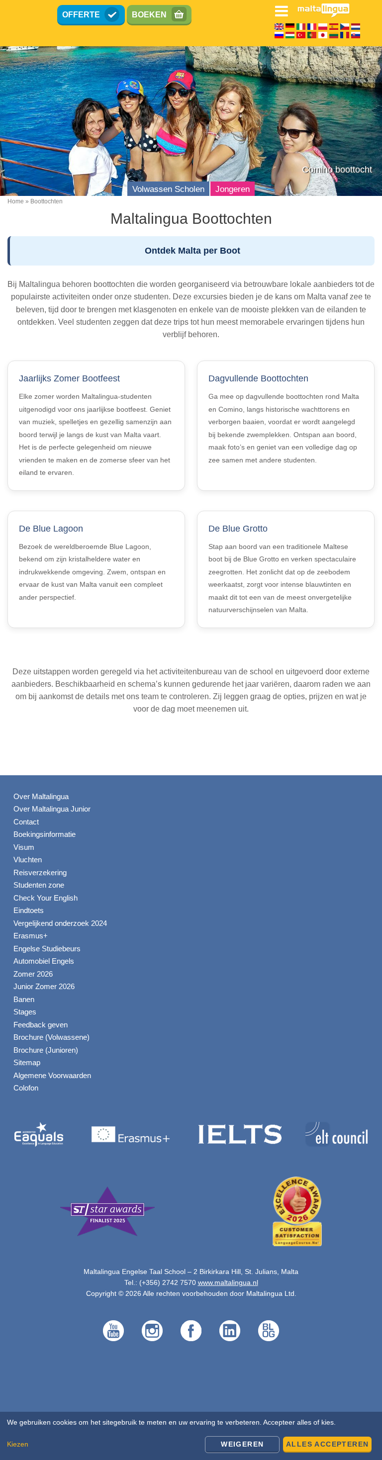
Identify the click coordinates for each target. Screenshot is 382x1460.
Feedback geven (40, 1024)
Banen (23, 999)
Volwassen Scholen (168, 189)
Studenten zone (38, 885)
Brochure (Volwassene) (51, 1037)
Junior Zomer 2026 (44, 986)
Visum (23, 847)
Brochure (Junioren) (45, 1050)
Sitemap (26, 1062)
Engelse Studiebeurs (47, 948)
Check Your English (45, 898)
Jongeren (232, 189)
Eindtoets (28, 910)
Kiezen (17, 1444)
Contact (26, 822)
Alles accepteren (327, 1444)
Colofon (25, 1088)
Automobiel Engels (43, 961)
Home (15, 201)
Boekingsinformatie (44, 834)
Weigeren (242, 1444)
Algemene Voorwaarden (52, 1075)
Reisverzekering (40, 872)
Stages (24, 1011)
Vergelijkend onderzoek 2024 (60, 923)
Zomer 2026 (33, 974)
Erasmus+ (30, 935)
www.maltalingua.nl (228, 1282)
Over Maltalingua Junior (52, 809)
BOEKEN (149, 14)
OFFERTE (81, 14)
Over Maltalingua (41, 796)
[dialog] (191, 1436)
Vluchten (27, 859)
